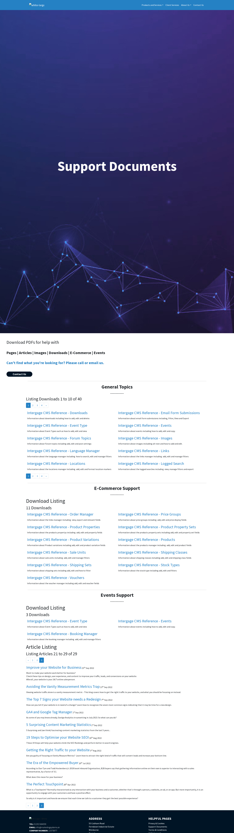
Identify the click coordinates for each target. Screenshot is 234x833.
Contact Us (198, 5)
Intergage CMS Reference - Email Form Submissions (159, 412)
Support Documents (157, 826)
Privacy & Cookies (156, 823)
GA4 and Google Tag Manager (49, 712)
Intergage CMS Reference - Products (146, 539)
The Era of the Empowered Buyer (52, 762)
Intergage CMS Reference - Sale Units (56, 552)
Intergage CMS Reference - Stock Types (149, 564)
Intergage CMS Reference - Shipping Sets (59, 564)
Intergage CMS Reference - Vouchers (55, 577)
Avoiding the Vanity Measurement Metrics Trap (63, 686)
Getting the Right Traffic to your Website (58, 749)
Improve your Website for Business (53, 667)
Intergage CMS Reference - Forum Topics (59, 438)
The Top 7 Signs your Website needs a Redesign (63, 699)
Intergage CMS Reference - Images (145, 438)
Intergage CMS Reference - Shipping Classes (152, 552)
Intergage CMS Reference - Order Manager (60, 514)
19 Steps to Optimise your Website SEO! (57, 737)
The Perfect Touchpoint (44, 784)
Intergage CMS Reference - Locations (56, 463)
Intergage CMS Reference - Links (143, 450)
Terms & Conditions (157, 830)
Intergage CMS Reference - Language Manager (63, 450)
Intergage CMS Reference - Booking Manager (62, 633)
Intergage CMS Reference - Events (144, 425)
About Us (185, 5)
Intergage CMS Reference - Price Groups (149, 514)
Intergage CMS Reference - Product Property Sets (157, 526)
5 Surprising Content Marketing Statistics (58, 724)
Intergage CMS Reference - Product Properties (63, 526)
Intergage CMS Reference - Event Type (57, 425)
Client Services (172, 5)
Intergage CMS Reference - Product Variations (63, 539)
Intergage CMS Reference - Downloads (57, 412)
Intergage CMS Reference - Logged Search (151, 463)
